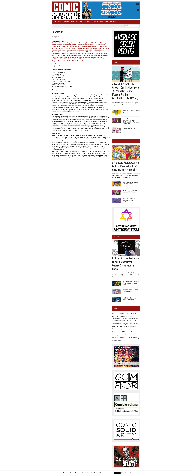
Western (130, 341)
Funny (136, 320)
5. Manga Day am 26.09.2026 (129, 128)
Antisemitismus (115, 313)
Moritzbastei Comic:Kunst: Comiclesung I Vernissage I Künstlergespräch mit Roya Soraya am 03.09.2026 (131, 121)
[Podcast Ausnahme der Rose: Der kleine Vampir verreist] (116, 185)
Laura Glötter (70, 46)
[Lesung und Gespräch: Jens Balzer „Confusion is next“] (116, 293)
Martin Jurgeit (82, 48)
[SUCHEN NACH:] (132, 25)
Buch (81, 22)
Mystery (127, 329)
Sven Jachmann (56, 38)
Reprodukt (119, 334)
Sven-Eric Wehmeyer (96, 59)
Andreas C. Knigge (87, 50)
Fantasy (127, 320)
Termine (115, 62)
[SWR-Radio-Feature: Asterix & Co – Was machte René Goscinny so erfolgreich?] (126, 159)
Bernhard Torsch (73, 59)
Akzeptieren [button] (117, 473)
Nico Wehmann (84, 59)
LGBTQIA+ (134, 326)
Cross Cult (124, 318)
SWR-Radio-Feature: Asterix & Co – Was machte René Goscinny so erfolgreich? (125, 165)
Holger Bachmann (72, 43)
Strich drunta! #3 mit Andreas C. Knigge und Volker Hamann (130, 191)
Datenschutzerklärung (127, 473)
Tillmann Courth (66, 44)
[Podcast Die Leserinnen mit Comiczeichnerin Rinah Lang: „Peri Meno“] (116, 202)
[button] (111, 10)
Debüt (132, 318)
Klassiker (126, 326)
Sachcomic (126, 334)
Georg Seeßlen (83, 57)
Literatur (115, 329)
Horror (114, 326)
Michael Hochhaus (93, 48)
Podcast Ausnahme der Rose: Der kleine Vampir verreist (130, 183)
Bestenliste (113, 22)
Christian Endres (100, 44)
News (72, 22)
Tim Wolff (72, 61)
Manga (120, 329)
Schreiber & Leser (133, 334)
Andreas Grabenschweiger (83, 46)
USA (127, 341)
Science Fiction (118, 338)
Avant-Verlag (130, 313)
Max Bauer (82, 43)
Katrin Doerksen (77, 44)
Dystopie (136, 318)
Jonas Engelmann (88, 44)
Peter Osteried (61, 55)
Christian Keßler (57, 50)
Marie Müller (96, 53)
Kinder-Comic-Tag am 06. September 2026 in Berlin (131, 111)
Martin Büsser (56, 44)
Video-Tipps (116, 237)
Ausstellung (122, 313)
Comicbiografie (130, 316)
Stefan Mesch (73, 53)
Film (77, 22)
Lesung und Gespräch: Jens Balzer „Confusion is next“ (130, 290)
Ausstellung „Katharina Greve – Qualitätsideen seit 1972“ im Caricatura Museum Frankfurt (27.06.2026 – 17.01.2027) (125, 91)
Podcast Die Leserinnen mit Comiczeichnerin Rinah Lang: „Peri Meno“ (130, 200)
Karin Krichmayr (68, 52)
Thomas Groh (96, 46)
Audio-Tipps (116, 141)
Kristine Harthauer (71, 48)
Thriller (124, 341)
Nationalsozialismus (117, 331)
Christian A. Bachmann (59, 43)
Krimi (131, 326)
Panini (124, 331)
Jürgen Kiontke (76, 50)
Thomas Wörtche (63, 61)
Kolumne (87, 22)
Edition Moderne (116, 320)
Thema (59, 22)
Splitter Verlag (131, 337)
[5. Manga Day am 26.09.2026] (116, 131)
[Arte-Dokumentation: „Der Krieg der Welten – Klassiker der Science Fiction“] (116, 285)
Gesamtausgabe (117, 323)
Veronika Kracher (57, 52)
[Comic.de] (66, 10)
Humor (119, 326)
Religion (113, 334)
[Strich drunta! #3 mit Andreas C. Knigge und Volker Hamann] (116, 193)
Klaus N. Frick (60, 46)
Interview (66, 22)
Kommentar (95, 22)
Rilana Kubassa (90, 52)
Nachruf (131, 329)
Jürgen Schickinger (63, 57)
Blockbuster (137, 313)
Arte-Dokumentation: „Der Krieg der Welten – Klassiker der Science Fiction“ (131, 283)
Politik (130, 331)
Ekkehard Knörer (99, 50)
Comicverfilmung (116, 318)
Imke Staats (92, 57)
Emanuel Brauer (100, 43)
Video (101, 22)
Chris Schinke (73, 57)
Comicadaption (122, 316)
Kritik (54, 22)
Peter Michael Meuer (84, 53)
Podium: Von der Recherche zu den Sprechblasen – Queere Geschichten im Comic (125, 263)
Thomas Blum (90, 43)
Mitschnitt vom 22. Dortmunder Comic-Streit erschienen (130, 298)
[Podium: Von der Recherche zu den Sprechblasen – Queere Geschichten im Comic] (126, 255)
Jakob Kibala (67, 50)
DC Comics (129, 318)
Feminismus (132, 320)
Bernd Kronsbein (80, 52)
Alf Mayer (65, 53)
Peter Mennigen (88, 55)
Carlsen (115, 316)
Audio (106, 22)
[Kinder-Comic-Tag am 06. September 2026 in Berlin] (116, 114)
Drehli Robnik (98, 55)
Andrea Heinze (60, 48)
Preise (134, 331)
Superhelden (117, 341)
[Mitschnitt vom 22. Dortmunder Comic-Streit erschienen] (116, 301)
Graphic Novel (129, 323)
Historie (138, 323)
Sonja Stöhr (64, 59)
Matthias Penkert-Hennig (74, 55)
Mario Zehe (80, 61)
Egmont (123, 320)
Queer (136, 331)
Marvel (124, 329)
